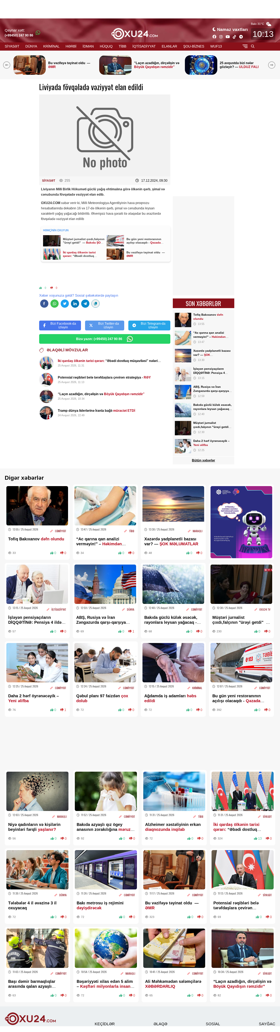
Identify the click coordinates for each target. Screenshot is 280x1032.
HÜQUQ (106, 46)
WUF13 (216, 46)
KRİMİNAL (51, 46)
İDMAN (88, 46)
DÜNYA (31, 46)
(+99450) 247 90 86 (19, 35)
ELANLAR (169, 46)
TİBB (122, 46)
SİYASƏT (12, 46)
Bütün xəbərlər (203, 460)
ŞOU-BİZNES (193, 46)
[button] (272, 64)
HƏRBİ (71, 46)
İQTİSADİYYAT (144, 46)
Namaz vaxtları (232, 29)
